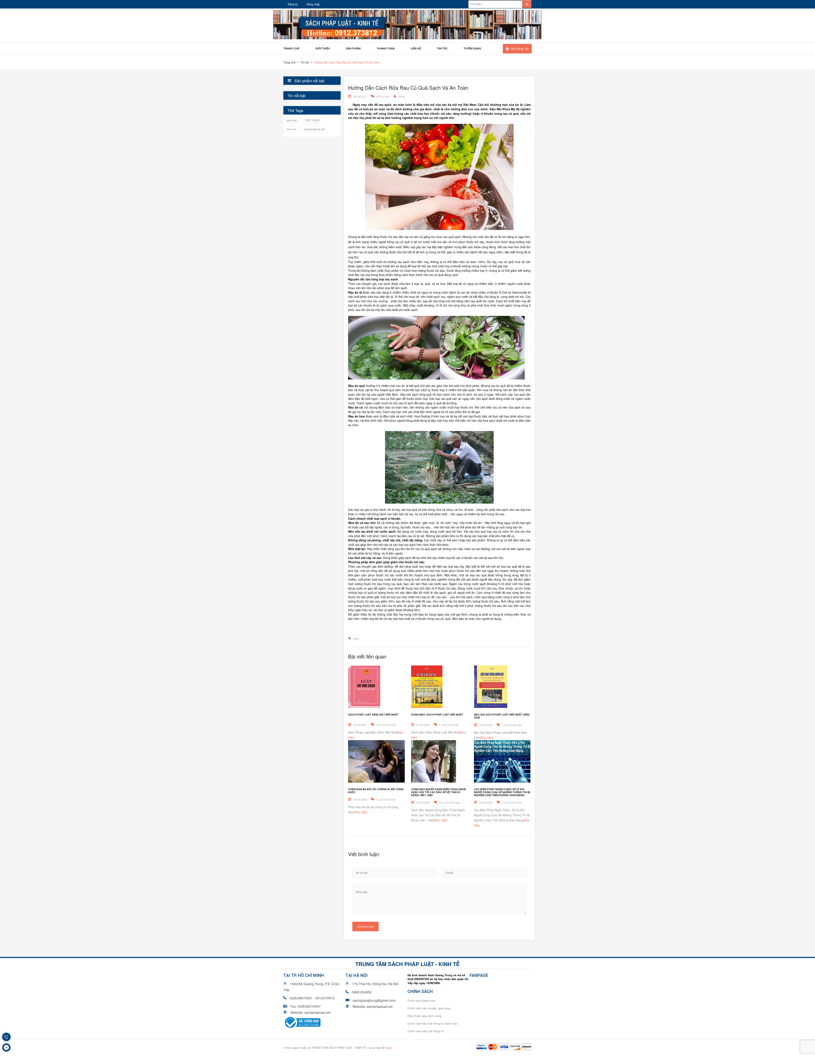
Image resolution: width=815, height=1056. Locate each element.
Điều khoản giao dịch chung (424, 1016)
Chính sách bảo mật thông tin (426, 1031)
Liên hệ (416, 48)
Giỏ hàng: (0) (520, 48)
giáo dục (292, 120)
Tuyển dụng (472, 48)
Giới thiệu (322, 48)
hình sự (291, 129)
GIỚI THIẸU (312, 120)
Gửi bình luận (365, 926)
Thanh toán (386, 48)
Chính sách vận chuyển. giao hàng (429, 1008)
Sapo (388, 1048)
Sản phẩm (353, 48)
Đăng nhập (313, 4)
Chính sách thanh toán (421, 1001)
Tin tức (442, 48)
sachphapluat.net (314, 129)
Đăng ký (293, 4)
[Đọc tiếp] (487, 737)
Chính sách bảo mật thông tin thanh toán (433, 1023)
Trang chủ (291, 48)
